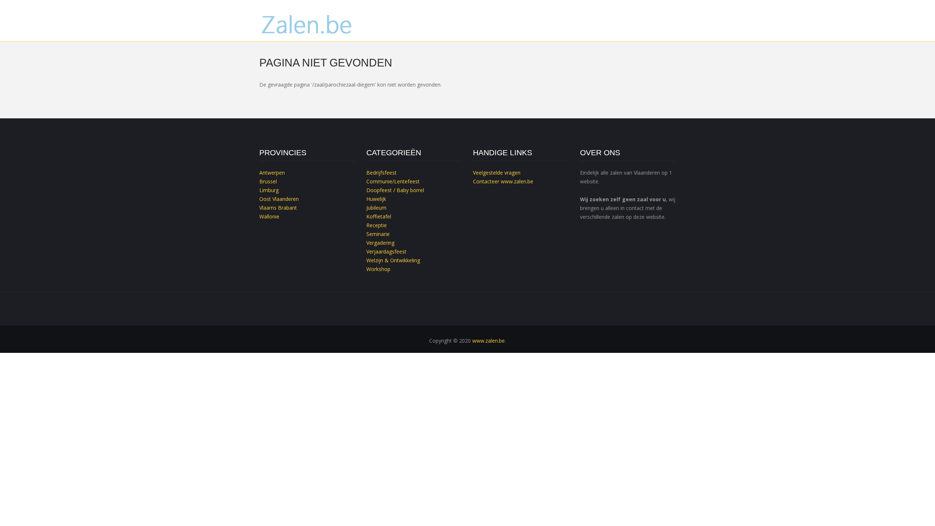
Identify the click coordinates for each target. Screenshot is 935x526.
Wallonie (269, 216)
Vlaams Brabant (278, 207)
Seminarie (378, 233)
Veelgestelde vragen (496, 172)
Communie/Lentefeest (393, 181)
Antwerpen (272, 172)
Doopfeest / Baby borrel (395, 190)
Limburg (269, 190)
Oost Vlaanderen (279, 198)
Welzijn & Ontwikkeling (393, 260)
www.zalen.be (517, 181)
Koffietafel (378, 216)
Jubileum (376, 207)
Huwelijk (376, 198)
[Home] (307, 23)
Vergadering (380, 242)
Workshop (378, 269)
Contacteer (486, 181)
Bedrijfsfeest (381, 172)
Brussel (268, 181)
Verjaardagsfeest (386, 251)
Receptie (376, 225)
